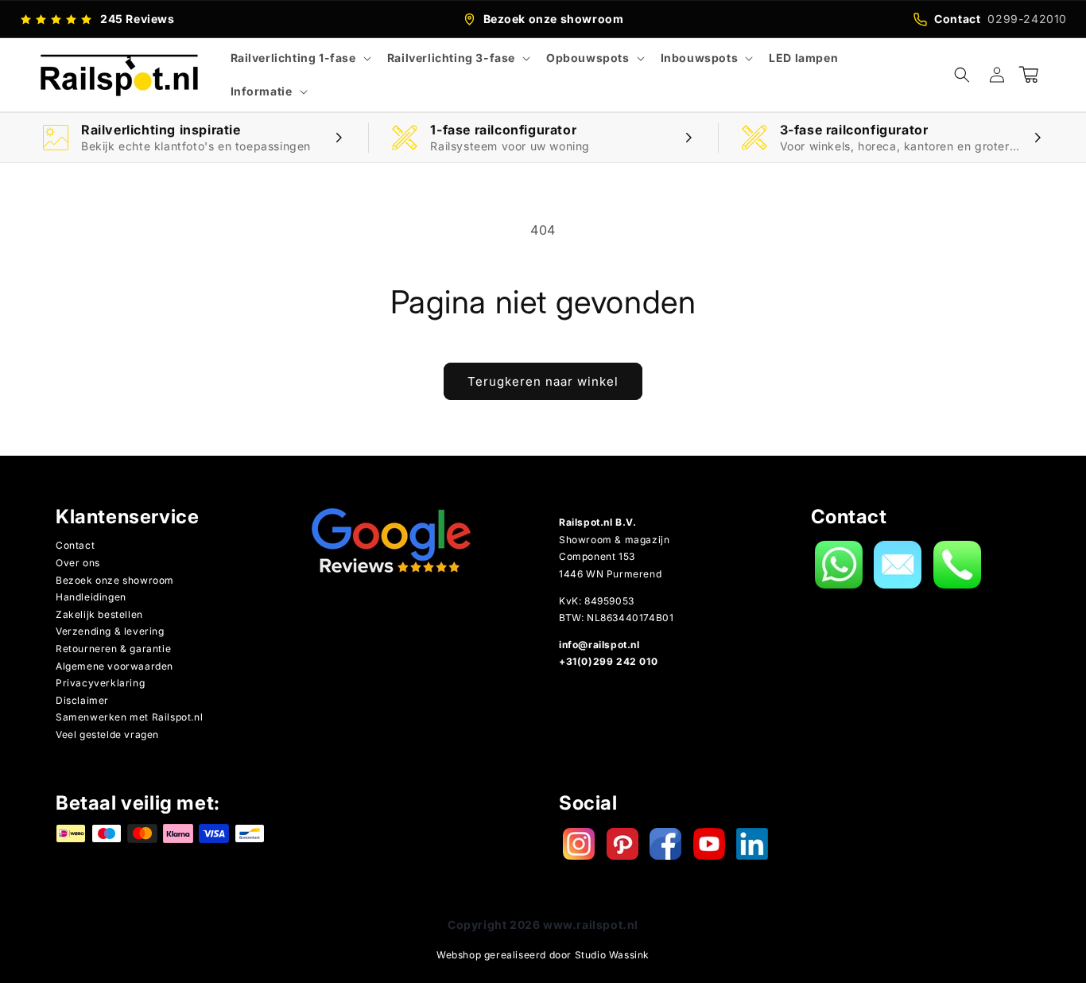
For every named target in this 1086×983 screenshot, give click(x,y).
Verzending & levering (110, 631)
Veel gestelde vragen (107, 734)
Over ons (78, 563)
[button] (299, 58)
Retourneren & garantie (113, 649)
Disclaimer (82, 700)
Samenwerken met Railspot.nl (129, 717)
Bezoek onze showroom (115, 580)
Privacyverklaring (100, 683)
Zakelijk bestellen (99, 614)
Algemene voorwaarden (114, 666)
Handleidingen (91, 597)
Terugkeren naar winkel (543, 381)
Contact (75, 545)
